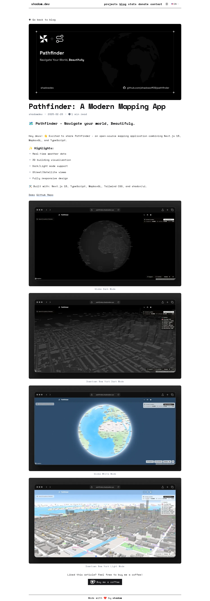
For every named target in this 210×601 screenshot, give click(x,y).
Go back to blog (43, 19)
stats (132, 4)
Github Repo (44, 195)
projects (111, 4)
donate (143, 4)
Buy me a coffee (108, 582)
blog (122, 4)
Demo (32, 195)
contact (156, 4)
